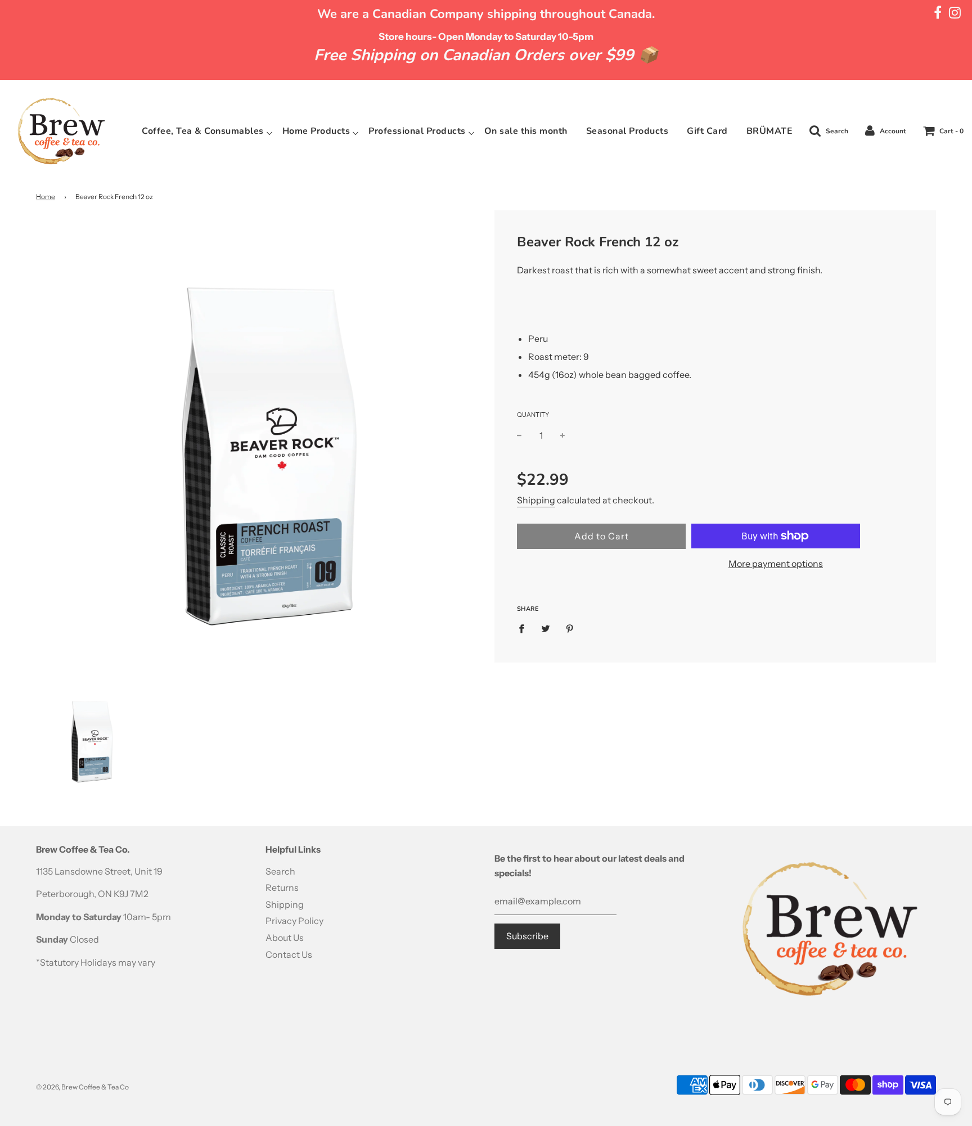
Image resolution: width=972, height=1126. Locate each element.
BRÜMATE (769, 131)
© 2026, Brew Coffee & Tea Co (82, 1087)
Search (280, 871)
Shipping (536, 500)
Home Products (316, 131)
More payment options (775, 563)
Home (45, 196)
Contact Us (289, 954)
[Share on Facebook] (525, 628)
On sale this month (526, 131)
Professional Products (417, 131)
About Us (285, 937)
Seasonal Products (627, 131)
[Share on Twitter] (545, 628)
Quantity (533, 414)
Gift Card (707, 131)
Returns (282, 887)
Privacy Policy (294, 920)
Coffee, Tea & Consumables (203, 131)
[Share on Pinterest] (570, 628)
